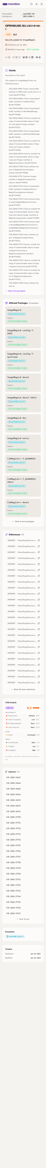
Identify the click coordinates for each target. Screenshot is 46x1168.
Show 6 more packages (24, 521)
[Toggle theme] (36, 4)
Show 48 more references (24, 689)
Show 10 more (24, 919)
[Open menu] (41, 4)
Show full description (17, 291)
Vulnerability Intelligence (7, 15)
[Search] (31, 4)
